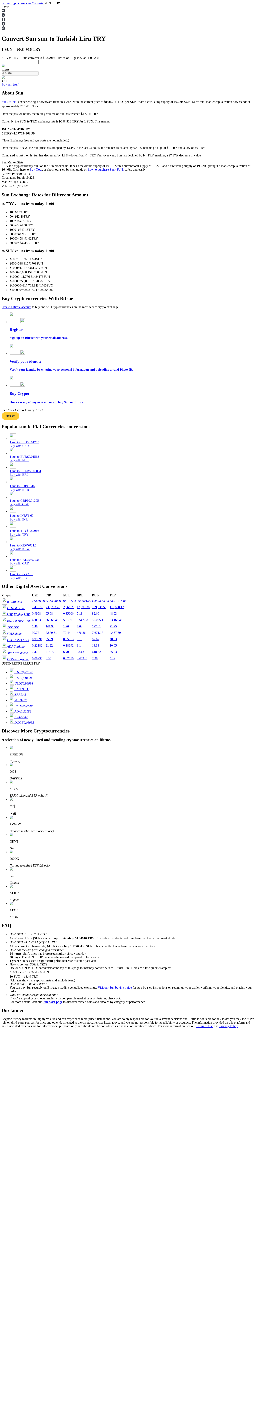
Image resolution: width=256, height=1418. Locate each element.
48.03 (113, 613)
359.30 (114, 652)
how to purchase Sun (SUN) (106, 169)
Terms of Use (204, 1026)
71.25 (113, 626)
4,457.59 (115, 632)
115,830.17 (117, 607)
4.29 (112, 658)
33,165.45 (116, 620)
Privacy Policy (228, 1026)
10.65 (113, 645)
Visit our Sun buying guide (115, 987)
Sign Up (14, 1121)
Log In (6, 1121)
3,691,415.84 (118, 600)
